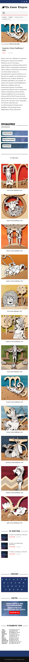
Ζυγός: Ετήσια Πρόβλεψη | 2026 (14, 371)
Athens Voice (13, 659)
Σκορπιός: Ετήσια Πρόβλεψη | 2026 (14, 402)
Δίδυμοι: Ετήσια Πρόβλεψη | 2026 (14, 251)
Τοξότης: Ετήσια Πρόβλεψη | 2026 (14, 432)
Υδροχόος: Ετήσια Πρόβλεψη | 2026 (14, 492)
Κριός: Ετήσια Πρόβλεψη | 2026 (14, 190)
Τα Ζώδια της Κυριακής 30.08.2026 (18, 534)
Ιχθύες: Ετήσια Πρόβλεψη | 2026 (14, 523)
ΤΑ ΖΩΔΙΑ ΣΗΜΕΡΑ (12, 537)
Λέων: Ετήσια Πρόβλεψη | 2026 (14, 311)
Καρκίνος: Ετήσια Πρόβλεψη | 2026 (14, 281)
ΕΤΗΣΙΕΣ (10, 17)
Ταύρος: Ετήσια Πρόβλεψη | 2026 (14, 220)
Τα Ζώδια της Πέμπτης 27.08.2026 (18, 551)
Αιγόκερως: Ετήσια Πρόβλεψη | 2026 (14, 462)
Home (5, 17)
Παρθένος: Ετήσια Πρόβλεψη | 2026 (14, 341)
